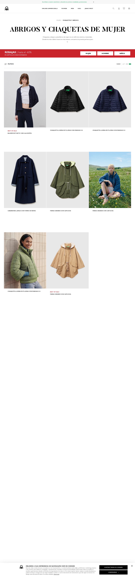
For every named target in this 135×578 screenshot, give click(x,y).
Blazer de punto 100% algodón (20, 133)
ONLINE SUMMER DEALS (50, 8)
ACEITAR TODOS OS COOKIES (113, 567)
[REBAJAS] (67, 53)
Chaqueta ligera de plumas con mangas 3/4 (66, 130)
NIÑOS (122, 53)
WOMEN (64, 8)
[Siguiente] (93, 2)
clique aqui (56, 574)
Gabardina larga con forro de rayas (22, 210)
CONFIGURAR (112, 572)
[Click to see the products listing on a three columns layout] (130, 64)
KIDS (79, 8)
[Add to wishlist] (7, 74)
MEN (72, 8)
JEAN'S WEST (89, 8)
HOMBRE (105, 53)
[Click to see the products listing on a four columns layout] (127, 64)
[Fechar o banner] (132, 566)
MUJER (88, 53)
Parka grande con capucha (60, 210)
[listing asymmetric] (124, 64)
